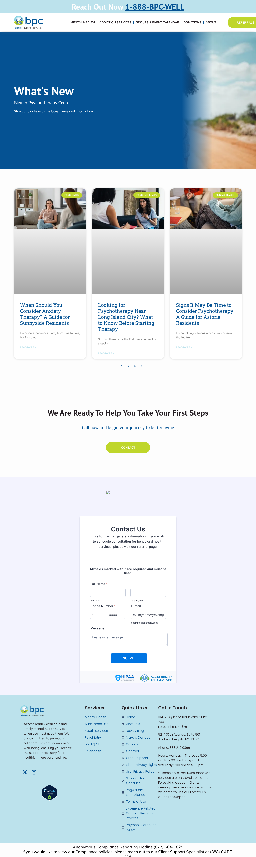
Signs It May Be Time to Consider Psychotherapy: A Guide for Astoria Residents (205, 314)
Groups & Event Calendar (157, 22)
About (211, 22)
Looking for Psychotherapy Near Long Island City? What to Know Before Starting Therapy (126, 317)
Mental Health (82, 22)
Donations (192, 22)
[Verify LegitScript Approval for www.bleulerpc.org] (49, 799)
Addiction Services (115, 22)
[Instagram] (33, 772)
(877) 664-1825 (168, 846)
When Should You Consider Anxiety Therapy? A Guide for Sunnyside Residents (45, 314)
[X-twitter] (24, 772)
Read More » (28, 347)
